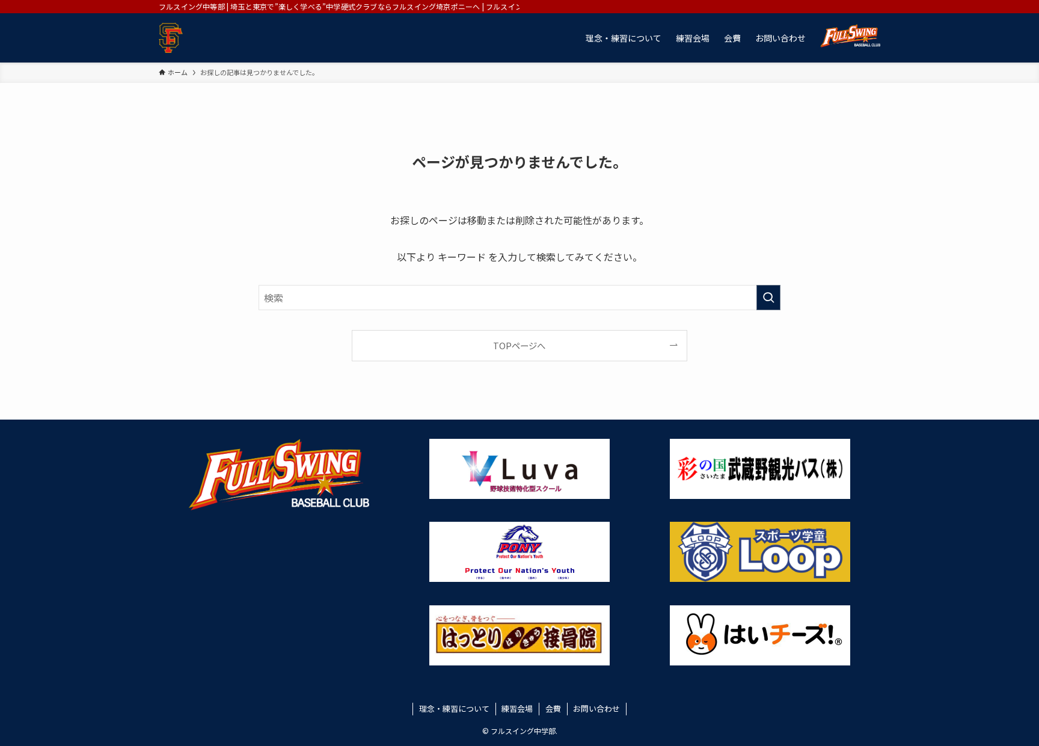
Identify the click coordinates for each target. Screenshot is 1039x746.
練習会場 (517, 708)
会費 (553, 708)
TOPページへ (519, 345)
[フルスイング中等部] (171, 38)
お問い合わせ (596, 708)
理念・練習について (454, 708)
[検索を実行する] (768, 297)
